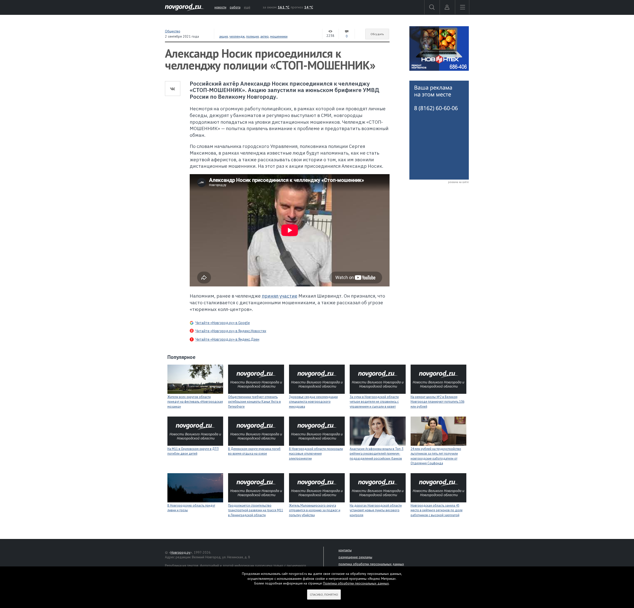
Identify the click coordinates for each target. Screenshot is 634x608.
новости (220, 7)
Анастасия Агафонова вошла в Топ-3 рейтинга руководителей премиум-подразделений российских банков (376, 454)
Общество (172, 31)
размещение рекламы (355, 557)
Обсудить (377, 34)
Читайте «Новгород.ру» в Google (222, 323)
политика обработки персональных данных (371, 564)
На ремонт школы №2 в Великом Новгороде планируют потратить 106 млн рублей (437, 402)
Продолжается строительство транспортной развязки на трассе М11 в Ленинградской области (255, 510)
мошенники (279, 36)
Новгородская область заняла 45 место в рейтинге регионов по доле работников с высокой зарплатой (437, 510)
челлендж (237, 36)
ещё (247, 7)
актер (264, 36)
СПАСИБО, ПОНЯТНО (324, 594)
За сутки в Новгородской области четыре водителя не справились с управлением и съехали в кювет (374, 402)
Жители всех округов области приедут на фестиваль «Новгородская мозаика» (195, 402)
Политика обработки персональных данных (356, 583)
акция (223, 36)
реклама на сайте (458, 182)
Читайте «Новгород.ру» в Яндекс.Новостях (230, 331)
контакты (345, 550)
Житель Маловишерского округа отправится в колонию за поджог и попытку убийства (314, 510)
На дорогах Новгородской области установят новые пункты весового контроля (376, 510)
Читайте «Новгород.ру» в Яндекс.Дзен (227, 339)
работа (235, 7)
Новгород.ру (180, 552)
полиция (252, 36)
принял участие (279, 296)
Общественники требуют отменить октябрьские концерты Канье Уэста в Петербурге (254, 402)
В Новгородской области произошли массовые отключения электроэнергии (316, 454)
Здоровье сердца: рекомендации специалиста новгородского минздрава (313, 402)
